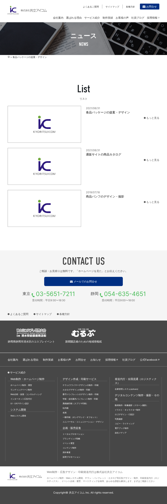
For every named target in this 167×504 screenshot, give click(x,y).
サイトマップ (112, 6)
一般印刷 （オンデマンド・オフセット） (80, 417)
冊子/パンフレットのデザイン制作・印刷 (81, 394)
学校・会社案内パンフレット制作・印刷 (80, 399)
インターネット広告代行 (21, 399)
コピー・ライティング (124, 423)
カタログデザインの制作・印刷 (76, 389)
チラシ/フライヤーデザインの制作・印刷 (81, 385)
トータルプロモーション (73, 434)
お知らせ (95, 359)
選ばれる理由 (74, 17)
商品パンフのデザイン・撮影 (105, 196)
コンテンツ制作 (69, 448)
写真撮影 (119, 419)
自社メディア (121, 433)
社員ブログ (137, 17)
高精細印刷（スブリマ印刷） (75, 403)
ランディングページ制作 (21, 389)
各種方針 (130, 6)
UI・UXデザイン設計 (19, 403)
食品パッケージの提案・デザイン (108, 112)
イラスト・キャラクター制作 (127, 410)
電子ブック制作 (122, 428)
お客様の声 (122, 17)
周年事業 (66, 452)
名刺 (65, 412)
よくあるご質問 (91, 6)
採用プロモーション (71, 457)
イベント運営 (68, 443)
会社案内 (58, 17)
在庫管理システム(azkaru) (126, 389)
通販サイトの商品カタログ (103, 154)
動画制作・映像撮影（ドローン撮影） (131, 405)
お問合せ (151, 6)
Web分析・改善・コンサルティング (26, 394)
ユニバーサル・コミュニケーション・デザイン (83, 422)
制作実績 (108, 17)
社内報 (65, 408)
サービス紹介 (92, 17)
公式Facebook (148, 359)
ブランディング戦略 (71, 438)
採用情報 (152, 17)
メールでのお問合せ (85, 281)
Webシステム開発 (18, 415)
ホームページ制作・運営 (21, 385)
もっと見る (152, 117)
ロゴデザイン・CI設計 (124, 414)
